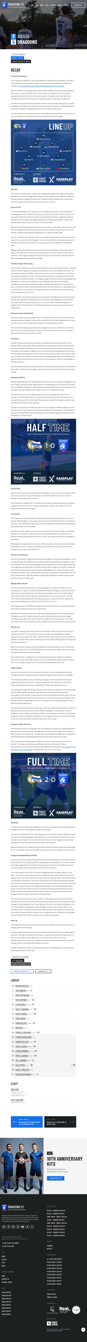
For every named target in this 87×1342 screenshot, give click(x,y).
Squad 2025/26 (6, 1295)
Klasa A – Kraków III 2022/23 (56, 1226)
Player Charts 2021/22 (54, 1278)
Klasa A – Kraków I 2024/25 (55, 1214)
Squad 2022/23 (6, 1305)
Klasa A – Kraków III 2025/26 (56, 1210)
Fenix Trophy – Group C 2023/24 (57, 1217)
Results (49, 1249)
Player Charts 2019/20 (54, 1284)
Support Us (78, 5)
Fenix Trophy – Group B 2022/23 (57, 1223)
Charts (59, 5)
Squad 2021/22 (6, 1308)
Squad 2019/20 (6, 1314)
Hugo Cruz (15, 1089)
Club (32, 5)
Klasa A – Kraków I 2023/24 (55, 1220)
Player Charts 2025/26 (54, 1265)
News (41, 5)
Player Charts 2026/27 (54, 1262)
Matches (53, 5)
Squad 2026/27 (6, 1292)
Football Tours (7, 1282)
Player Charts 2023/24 (54, 1271)
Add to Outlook (9, 1246)
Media (3, 1266)
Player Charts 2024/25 (54, 1268)
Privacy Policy (51, 1294)
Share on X (42, 971)
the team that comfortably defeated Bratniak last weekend (41, 86)
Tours (66, 5)
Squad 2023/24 (6, 1302)
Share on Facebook (21, 971)
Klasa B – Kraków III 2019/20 (56, 1235)
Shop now (54, 1178)
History (4, 1259)
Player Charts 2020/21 (54, 1281)
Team (36, 5)
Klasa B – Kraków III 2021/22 (56, 1229)
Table (47, 5)
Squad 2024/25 (6, 1299)
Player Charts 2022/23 (54, 1275)
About (4, 1256)
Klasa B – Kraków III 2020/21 (56, 1232)
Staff (3, 1263)
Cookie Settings (52, 1297)
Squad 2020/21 (6, 1311)
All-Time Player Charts (54, 1259)
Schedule (50, 1246)
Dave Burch (19, 960)
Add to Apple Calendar (11, 1243)
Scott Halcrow (17, 1100)
